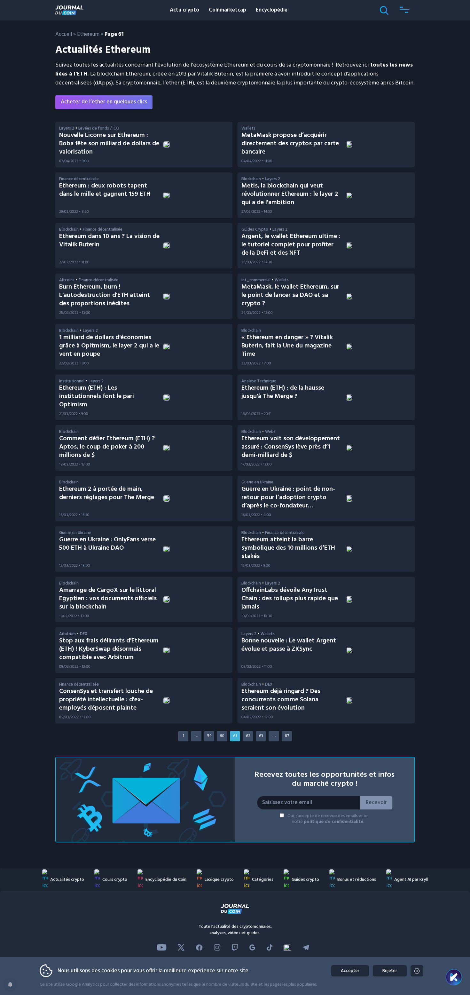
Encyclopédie (271, 10)
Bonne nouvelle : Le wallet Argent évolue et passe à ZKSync (288, 645)
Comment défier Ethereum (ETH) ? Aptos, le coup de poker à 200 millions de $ (107, 447)
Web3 (270, 431)
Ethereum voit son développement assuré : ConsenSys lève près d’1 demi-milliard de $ (290, 447)
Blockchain (251, 179)
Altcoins (66, 280)
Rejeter (389, 971)
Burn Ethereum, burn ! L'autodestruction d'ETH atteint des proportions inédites (104, 295)
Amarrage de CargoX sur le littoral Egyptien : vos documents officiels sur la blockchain (108, 598)
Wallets (248, 128)
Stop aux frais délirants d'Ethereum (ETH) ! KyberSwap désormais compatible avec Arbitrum (109, 649)
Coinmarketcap (227, 10)
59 (209, 736)
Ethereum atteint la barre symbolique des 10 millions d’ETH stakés (288, 548)
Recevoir (376, 802)
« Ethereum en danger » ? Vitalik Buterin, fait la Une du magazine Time (287, 345)
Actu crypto (184, 10)
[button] (405, 10)
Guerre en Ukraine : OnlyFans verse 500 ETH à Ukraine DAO (107, 544)
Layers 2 (66, 128)
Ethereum (88, 34)
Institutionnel (71, 381)
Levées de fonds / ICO (98, 128)
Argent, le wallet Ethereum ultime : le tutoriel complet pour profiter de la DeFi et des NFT (290, 244)
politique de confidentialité (333, 821)
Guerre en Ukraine (257, 482)
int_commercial (255, 280)
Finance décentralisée (79, 179)
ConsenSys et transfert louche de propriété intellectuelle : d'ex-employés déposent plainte (106, 699)
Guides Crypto (254, 229)
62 (248, 736)
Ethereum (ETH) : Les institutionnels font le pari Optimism (96, 396)
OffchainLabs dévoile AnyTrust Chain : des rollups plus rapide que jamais (289, 598)
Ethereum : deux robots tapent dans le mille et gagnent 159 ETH (105, 190)
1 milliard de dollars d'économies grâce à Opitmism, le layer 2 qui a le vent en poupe (109, 345)
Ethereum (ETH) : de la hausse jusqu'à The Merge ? (282, 392)
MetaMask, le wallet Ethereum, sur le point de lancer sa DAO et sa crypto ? (290, 295)
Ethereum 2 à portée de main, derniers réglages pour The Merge (106, 493)
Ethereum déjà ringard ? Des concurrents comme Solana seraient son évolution (280, 699)
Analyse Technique (258, 381)
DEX (83, 634)
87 (287, 736)
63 (261, 736)
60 (222, 736)
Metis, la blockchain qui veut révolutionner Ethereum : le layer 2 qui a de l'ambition (289, 194)
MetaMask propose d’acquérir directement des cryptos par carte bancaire (290, 143)
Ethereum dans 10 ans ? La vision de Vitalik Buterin (109, 240)
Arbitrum (67, 634)
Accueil (63, 34)
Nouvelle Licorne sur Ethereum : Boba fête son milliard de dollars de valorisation (109, 143)
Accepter (350, 971)
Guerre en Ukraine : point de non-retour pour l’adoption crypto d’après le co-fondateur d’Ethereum (288, 501)
